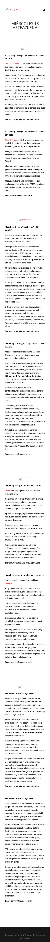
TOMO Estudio (11, 63)
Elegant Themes (24, 935)
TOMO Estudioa (12, 140)
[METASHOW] (25, 685)
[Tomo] (25, 47)
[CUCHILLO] (25, 477)
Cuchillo (8, 490)
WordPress (25, 938)
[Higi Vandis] (25, 219)
